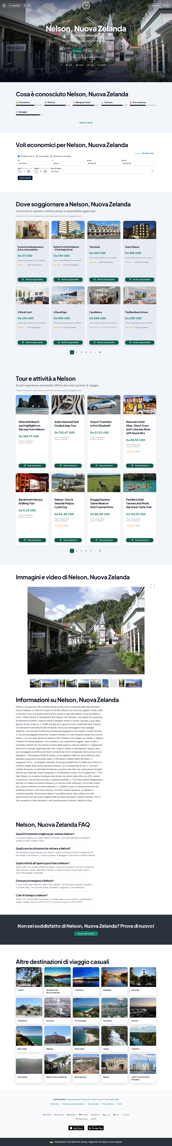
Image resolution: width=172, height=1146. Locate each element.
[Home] (86, 5)
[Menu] (4, 5)
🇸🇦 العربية (106, 1115)
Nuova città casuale (86, 934)
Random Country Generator (73, 1104)
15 (100, 551)
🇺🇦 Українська (82, 1119)
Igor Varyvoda (74, 1099)
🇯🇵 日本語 (125, 1115)
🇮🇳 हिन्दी (93, 1119)
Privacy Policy (108, 1104)
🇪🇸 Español (71, 1115)
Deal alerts (54, 1104)
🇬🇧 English (47, 1115)
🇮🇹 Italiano (95, 1115)
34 (100, 352)
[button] (152, 585)
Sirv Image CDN (111, 1099)
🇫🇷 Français (59, 1115)
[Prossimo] (105, 352)
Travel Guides (93, 1104)
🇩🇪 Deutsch (83, 1115)
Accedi (166, 6)
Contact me (85, 1099)
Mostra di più (86, 122)
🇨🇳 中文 (116, 1115)
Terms (119, 1104)
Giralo (78, 51)
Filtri (90, 51)
